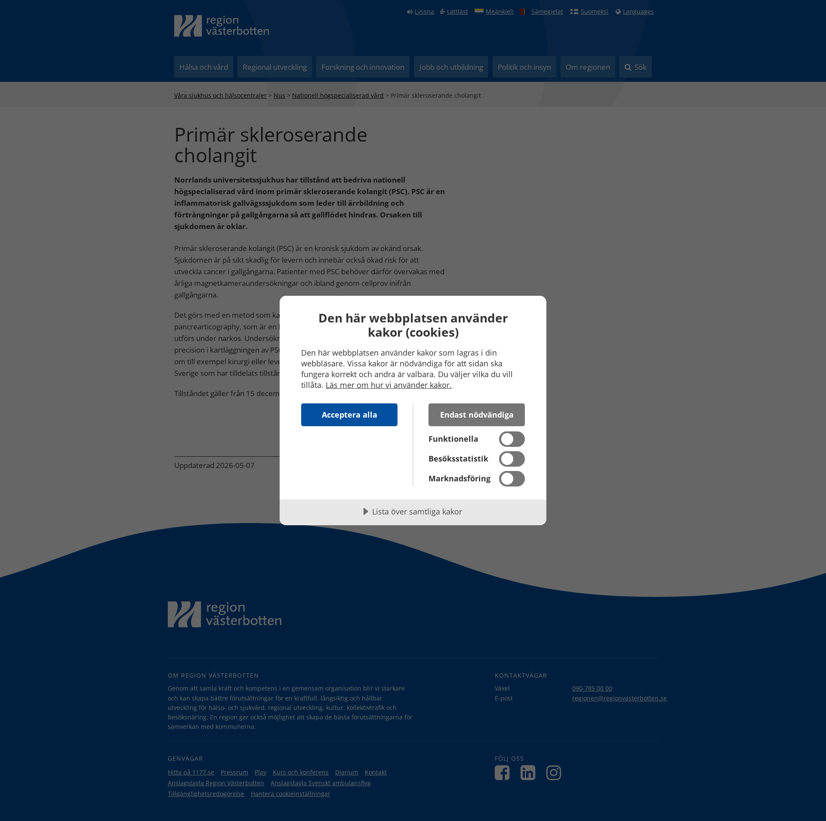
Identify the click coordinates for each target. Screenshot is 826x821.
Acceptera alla (349, 414)
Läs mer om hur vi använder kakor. (389, 385)
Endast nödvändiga (477, 414)
